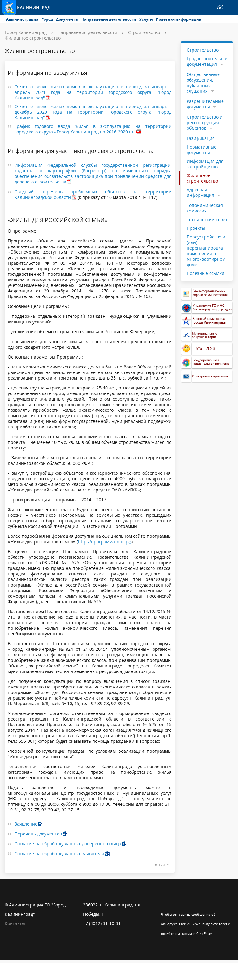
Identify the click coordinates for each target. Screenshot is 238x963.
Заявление (26, 824)
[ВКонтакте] (165, 905)
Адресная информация (200, 192)
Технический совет (207, 219)
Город (47, 19)
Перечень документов (38, 834)
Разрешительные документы (205, 104)
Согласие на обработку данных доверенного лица (68, 844)
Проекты (196, 228)
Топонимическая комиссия (205, 208)
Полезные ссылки (205, 273)
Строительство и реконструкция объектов (205, 122)
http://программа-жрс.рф (105, 542)
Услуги (146, 19)
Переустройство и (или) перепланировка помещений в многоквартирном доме (206, 250)
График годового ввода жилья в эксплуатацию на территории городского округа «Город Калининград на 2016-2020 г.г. (93, 129)
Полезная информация (178, 19)
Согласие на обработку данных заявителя (59, 853)
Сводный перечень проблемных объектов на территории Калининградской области (93, 194)
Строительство (144, 32)
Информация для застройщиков (205, 164)
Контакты (15, 923)
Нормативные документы (202, 149)
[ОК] (177, 905)
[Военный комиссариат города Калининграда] (207, 321)
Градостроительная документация (208, 61)
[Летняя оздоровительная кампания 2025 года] (207, 349)
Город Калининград (26, 32)
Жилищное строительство (33, 38)
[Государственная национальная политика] (207, 363)
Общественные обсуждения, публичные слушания (203, 82)
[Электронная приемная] (207, 376)
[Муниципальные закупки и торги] (207, 335)
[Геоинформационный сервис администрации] (207, 294)
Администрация (22, 19)
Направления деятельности (108, 19)
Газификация (201, 138)
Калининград (33, 8)
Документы (67, 19)
